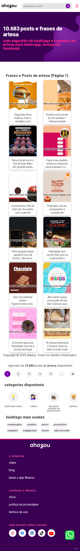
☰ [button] (77, 6)
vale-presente (62, 430)
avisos (45, 424)
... (62, 373)
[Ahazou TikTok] (41, 533)
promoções (60, 424)
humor (45, 430)
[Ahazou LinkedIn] (32, 533)
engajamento (30, 430)
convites (31, 424)
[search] (68, 6)
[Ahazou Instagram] (12, 533)
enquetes (12, 430)
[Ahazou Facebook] (22, 533)
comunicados (14, 424)
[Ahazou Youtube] (51, 533)
